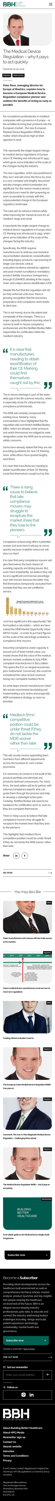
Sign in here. (29, 1349)
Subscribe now (16, 1255)
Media (49, 902)
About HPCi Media (13, 1432)
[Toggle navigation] (50, 4)
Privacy (7, 1460)
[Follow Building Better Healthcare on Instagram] (23, 1395)
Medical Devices (18, 75)
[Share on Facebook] (25, 855)
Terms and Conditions (16, 1455)
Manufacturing (46, 1199)
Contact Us (9, 1442)
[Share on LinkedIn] (16, 855)
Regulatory (6, 75)
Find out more (10, 1357)
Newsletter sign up (14, 1437)
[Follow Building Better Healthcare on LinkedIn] (31, 1395)
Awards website (12, 1446)
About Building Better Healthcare (22, 1428)
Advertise (8, 1451)
